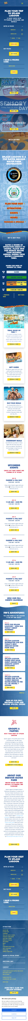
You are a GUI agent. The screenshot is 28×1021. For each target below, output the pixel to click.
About (4, 943)
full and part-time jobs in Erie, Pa (15, 836)
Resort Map (5, 930)
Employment (6, 941)
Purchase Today (14, 343)
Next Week (21, 294)
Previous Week (6, 295)
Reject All (14, 1018)
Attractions (6, 931)
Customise (14, 1014)
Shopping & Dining (7, 938)
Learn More (14, 844)
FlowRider (5, 933)
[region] (14, 1008)
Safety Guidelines (7, 948)
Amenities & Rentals (7, 939)
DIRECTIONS (5, 981)
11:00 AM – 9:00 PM (21, 283)
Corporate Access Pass (14, 764)
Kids (19, 38)
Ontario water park (9, 822)
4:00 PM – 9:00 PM (16, 277)
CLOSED (16, 272)
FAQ (3, 944)
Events (14, 603)
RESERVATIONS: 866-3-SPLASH (9, 978)
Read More (10, 631)
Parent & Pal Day (11, 283)
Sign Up (14, 707)
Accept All (14, 1010)
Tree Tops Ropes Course (9, 934)
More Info (14, 491)
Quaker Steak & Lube (7, 951)
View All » (22, 692)
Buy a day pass (14, 238)
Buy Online (14, 53)
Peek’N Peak (5, 949)
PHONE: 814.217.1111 (7, 977)
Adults (13, 38)
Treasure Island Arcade (8, 936)
